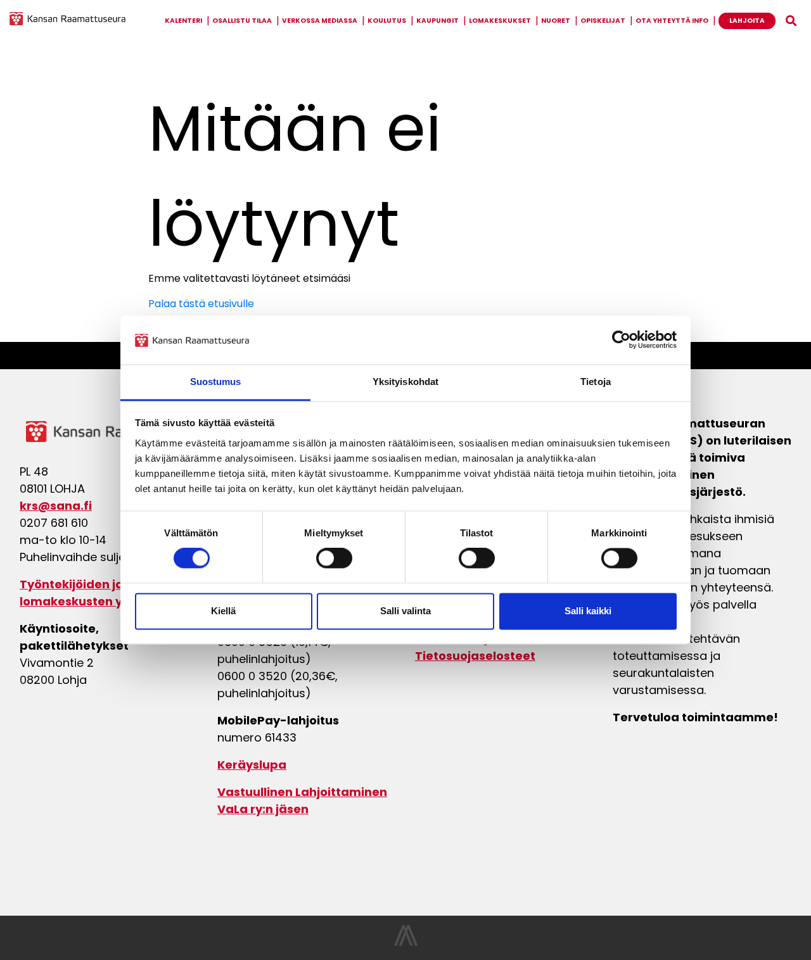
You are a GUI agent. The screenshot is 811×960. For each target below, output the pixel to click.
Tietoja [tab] (595, 381)
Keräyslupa (251, 765)
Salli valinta (405, 610)
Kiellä (223, 610)
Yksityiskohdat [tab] (405, 381)
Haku (791, 21)
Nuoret (555, 20)
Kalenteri (183, 20)
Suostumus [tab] (215, 381)
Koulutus (386, 20)
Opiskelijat (602, 20)
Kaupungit (437, 20)
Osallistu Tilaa (242, 20)
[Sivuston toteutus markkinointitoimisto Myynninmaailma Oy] (405, 942)
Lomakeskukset (500, 20)
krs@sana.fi (56, 506)
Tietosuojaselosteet (475, 656)
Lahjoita (747, 20)
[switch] (334, 558)
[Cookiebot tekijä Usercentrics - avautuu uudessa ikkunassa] (621, 340)
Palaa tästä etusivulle (201, 303)
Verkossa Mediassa (319, 20)
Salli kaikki (588, 610)
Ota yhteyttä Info (671, 20)
